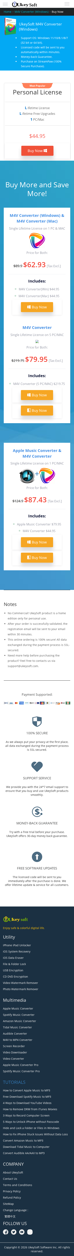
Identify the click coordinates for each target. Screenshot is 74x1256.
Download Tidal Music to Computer (26, 1147)
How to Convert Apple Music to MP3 (26, 1090)
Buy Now (36, 150)
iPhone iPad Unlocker (17, 945)
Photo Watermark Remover (20, 989)
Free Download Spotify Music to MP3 (27, 1096)
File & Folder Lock (14, 964)
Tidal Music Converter (17, 1027)
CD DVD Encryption (15, 976)
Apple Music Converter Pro (20, 1065)
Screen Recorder (14, 1046)
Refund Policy (12, 1197)
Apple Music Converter (18, 1008)
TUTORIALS (14, 1082)
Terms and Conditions (17, 1185)
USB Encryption (13, 970)
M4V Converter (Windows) (32, 12)
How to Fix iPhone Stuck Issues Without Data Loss (35, 1134)
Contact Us (10, 1179)
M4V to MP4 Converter (17, 1040)
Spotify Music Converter (19, 1015)
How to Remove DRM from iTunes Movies (30, 1109)
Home (7, 12)
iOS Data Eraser (13, 958)
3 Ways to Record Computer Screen (26, 1115)
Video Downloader (15, 1052)
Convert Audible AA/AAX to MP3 (24, 1153)
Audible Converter (15, 1033)
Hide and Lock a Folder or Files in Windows (31, 1128)
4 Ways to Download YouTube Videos (27, 1103)
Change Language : (15, 1210)
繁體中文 (9, 1216)
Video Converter (13, 1058)
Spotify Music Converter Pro (21, 1071)
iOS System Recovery (16, 951)
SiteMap (8, 1204)
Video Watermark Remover (20, 983)
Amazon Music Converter (19, 1021)
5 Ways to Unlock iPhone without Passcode (31, 1122)
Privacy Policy (12, 1191)
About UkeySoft (13, 1172)
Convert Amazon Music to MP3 (23, 1140)
